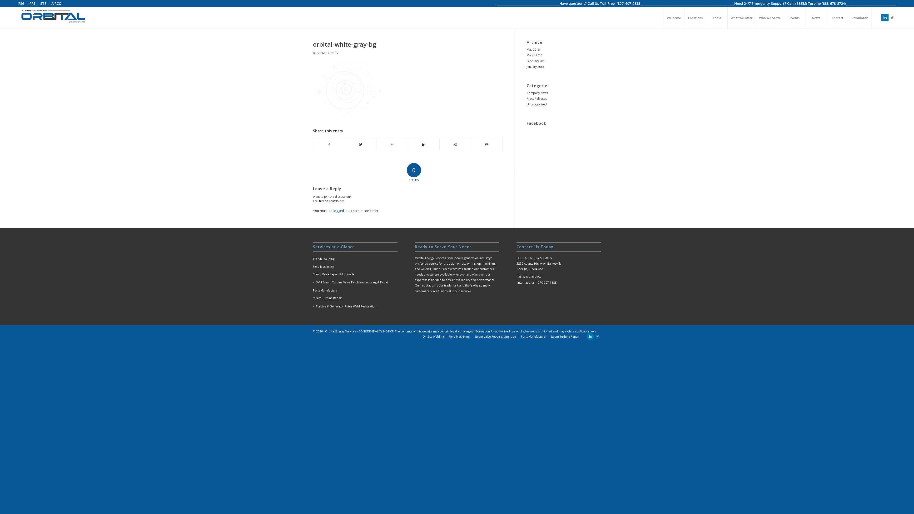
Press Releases (537, 99)
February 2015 (536, 61)
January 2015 (535, 67)
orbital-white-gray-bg (344, 44)
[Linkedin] (885, 17)
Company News (537, 93)
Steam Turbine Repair (327, 298)
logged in (340, 210)
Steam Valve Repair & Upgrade (333, 274)
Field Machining (323, 267)
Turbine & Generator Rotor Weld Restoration (346, 306)
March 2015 (534, 55)
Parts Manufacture (325, 290)
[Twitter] (892, 17)
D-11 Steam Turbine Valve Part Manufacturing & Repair (352, 282)
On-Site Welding (323, 259)
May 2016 (533, 50)
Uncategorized (537, 104)
